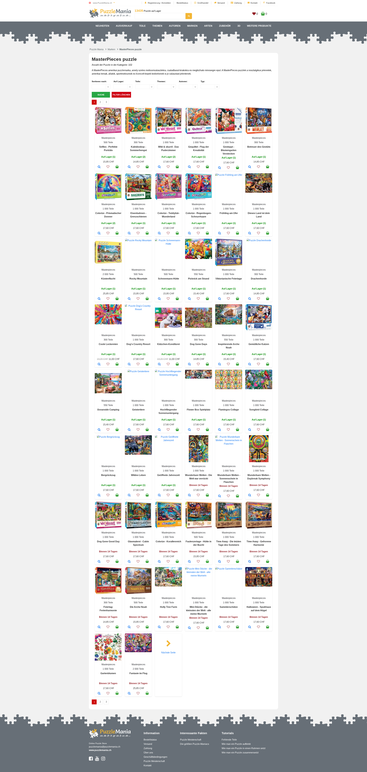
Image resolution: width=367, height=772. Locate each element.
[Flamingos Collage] (219, 430)
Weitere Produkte (259, 26)
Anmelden (166, 3)
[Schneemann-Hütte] (159, 299)
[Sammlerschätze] (219, 627)
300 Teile (138, 142)
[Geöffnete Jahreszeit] (159, 495)
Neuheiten (102, 26)
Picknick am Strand (198, 278)
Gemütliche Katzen (259, 344)
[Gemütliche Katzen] (249, 364)
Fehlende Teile (229, 739)
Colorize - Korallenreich (168, 541)
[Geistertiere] (129, 430)
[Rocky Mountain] (129, 299)
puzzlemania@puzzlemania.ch (104, 746)
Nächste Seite (168, 652)
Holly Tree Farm (168, 607)
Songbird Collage (258, 409)
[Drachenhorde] (249, 299)
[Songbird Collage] (249, 430)
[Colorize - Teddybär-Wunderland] (159, 233)
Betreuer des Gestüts (258, 147)
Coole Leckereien (108, 344)
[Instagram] (103, 760)
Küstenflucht (108, 278)
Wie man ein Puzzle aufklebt (236, 744)
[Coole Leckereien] (99, 364)
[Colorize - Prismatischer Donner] (99, 233)
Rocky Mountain (138, 278)
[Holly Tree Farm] (159, 627)
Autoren (174, 26)
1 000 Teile (168, 142)
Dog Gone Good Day (108, 541)
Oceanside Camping (108, 409)
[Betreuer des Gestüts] (249, 167)
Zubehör (225, 26)
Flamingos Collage (228, 409)
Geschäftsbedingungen (155, 757)
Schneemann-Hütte (168, 278)
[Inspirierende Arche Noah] (219, 364)
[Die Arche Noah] (129, 627)
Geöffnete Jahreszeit (168, 475)
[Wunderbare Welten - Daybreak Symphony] (249, 495)
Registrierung (154, 3)
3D (238, 26)
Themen (157, 26)
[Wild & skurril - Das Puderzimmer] (159, 167)
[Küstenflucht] (99, 299)
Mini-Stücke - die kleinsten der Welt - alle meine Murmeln (198, 610)
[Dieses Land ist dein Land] (249, 233)
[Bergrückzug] (99, 495)
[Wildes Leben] (129, 495)
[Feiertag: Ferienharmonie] (99, 627)
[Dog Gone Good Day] (99, 562)
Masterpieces (108, 138)
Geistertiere (138, 409)
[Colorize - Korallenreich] (159, 562)
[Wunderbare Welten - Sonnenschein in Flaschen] (219, 496)
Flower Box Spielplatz (198, 409)
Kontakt (254, 3)
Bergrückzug (108, 475)
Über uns (148, 752)
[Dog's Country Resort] (129, 364)
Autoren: (183, 81)
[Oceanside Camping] (99, 430)
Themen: (161, 81)
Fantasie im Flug (138, 673)
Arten (208, 26)
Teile (142, 26)
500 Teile (108, 142)
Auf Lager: (119, 81)
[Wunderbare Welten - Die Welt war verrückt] (189, 495)
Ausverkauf (124, 26)
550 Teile (198, 274)
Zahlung (238, 3)
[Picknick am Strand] (189, 299)
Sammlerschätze (229, 607)
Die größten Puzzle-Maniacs (194, 744)
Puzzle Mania (97, 49)
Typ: (203, 81)
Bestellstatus (182, 3)
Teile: (138, 81)
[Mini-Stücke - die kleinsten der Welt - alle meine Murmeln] (189, 628)
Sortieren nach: (99, 81)
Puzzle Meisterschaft (154, 761)
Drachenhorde (259, 278)
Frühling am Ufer (229, 213)
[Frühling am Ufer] (219, 233)
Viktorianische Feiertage (228, 278)
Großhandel (202, 3)
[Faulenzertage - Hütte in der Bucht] (189, 562)
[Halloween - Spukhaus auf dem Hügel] (249, 627)
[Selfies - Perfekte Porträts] (99, 167)
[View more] (108, 133)
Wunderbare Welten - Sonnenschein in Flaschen (228, 478)
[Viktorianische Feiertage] (219, 299)
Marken (192, 26)
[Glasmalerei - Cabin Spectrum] (129, 562)
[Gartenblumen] (99, 693)
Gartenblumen (108, 673)
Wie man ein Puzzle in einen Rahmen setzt (243, 748)
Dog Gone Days (198, 344)
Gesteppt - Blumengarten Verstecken (228, 150)
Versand (221, 3)
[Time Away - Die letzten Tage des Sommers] (219, 562)
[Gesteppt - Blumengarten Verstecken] (219, 168)
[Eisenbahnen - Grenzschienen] (129, 233)
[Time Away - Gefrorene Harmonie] (249, 562)
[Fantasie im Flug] (129, 693)
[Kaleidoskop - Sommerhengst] (129, 167)
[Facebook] (91, 760)
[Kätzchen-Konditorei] (159, 364)
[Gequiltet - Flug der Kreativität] (189, 167)
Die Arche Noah (138, 607)
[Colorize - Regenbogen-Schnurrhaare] (189, 233)
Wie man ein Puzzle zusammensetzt (240, 752)
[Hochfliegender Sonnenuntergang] (159, 430)
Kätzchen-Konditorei (168, 344)
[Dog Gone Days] (189, 364)
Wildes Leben (138, 475)
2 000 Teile (108, 274)
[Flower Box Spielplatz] (189, 430)
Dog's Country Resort (138, 344)
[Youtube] (97, 760)
